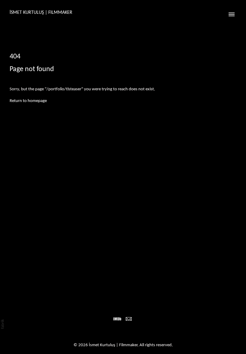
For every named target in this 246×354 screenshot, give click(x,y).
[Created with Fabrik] (2, 324)
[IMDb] (117, 319)
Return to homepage (28, 101)
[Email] (129, 319)
